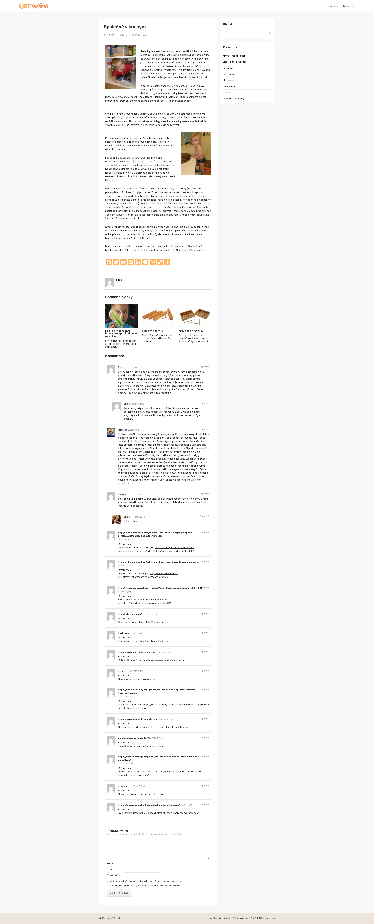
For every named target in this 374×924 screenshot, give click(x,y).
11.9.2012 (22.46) (139, 517)
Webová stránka (114, 875)
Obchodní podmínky (220, 918)
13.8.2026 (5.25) (163, 652)
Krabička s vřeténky (191, 330)
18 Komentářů (141, 35)
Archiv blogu (349, 6)
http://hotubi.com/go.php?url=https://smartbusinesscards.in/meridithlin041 (160, 588)
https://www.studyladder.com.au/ (136, 652)
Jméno (110, 863)
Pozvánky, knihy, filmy (233, 98)
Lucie (124, 35)
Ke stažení (228, 68)
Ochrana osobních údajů (244, 918)
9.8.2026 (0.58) (125, 592)
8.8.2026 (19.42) (126, 566)
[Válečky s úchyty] (158, 316)
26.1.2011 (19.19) (138, 404)
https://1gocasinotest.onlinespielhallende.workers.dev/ (149, 805)
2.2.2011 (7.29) (135, 430)
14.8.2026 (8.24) (188, 805)
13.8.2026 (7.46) (136, 671)
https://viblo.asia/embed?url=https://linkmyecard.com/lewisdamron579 (158, 562)
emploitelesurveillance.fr (132, 738)
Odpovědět (204, 367)
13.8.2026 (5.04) (136, 633)
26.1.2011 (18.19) (130, 367)
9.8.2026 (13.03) (150, 614)
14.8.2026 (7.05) (126, 764)
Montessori (228, 80)
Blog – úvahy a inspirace (234, 62)
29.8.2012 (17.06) (133, 494)
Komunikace (229, 74)
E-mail (110, 869)
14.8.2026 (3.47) (167, 719)
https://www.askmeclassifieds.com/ (138, 719)
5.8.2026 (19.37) (126, 540)
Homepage (332, 6)
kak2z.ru (123, 633)
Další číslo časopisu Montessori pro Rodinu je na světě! (121, 333)
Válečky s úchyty (152, 330)
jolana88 (123, 429)
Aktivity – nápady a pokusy (236, 56)
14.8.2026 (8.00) (139, 786)
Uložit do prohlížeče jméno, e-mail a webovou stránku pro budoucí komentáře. (146, 881)
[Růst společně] (33, 6)
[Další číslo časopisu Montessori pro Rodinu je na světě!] (121, 316)
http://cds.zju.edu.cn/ (130, 614)
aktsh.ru (122, 671)
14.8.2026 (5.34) (155, 738)
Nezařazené (229, 86)
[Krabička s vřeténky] (195, 316)
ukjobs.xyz (124, 786)
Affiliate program (267, 918)
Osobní (226, 92)
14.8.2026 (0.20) (126, 697)
